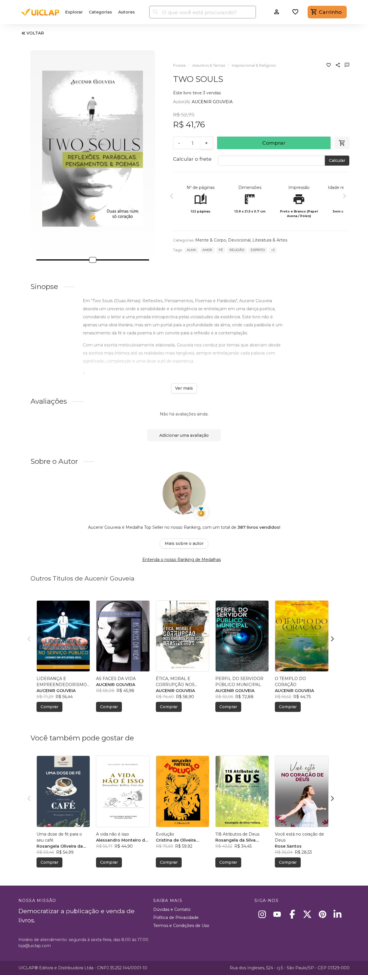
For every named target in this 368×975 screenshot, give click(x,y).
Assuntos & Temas (208, 65)
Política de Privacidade (176, 917)
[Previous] (171, 197)
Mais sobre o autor (184, 543)
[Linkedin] (337, 914)
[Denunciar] (347, 65)
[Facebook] (292, 914)
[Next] (344, 197)
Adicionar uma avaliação (184, 435)
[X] (307, 914)
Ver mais (184, 388)
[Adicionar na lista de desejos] (328, 65)
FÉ (221, 250)
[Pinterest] (322, 914)
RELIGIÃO (236, 250)
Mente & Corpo (210, 240)
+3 (273, 250)
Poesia (179, 65)
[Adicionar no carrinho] (342, 143)
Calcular (337, 160)
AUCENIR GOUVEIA (212, 101)
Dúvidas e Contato (172, 909)
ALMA (191, 250)
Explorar (74, 12)
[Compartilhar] (337, 65)
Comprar (273, 143)
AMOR (207, 250)
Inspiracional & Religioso (254, 65)
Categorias (100, 12)
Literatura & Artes (269, 240)
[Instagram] (262, 914)
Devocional (239, 240)
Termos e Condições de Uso (181, 925)
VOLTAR (35, 33)
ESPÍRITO (258, 250)
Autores (126, 12)
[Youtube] (277, 914)
